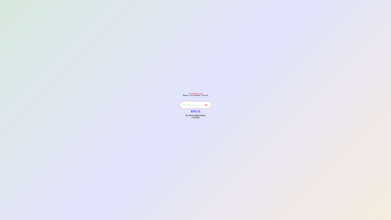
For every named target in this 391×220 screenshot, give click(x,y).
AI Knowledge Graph (195, 93)
